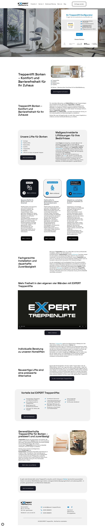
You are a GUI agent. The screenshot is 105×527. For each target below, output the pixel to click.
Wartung (59, 268)
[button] (2, 524)
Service (40, 4)
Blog (65, 4)
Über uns (59, 4)
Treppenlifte (58, 343)
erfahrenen (75, 254)
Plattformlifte (59, 148)
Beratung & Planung (50, 4)
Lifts (65, 155)
